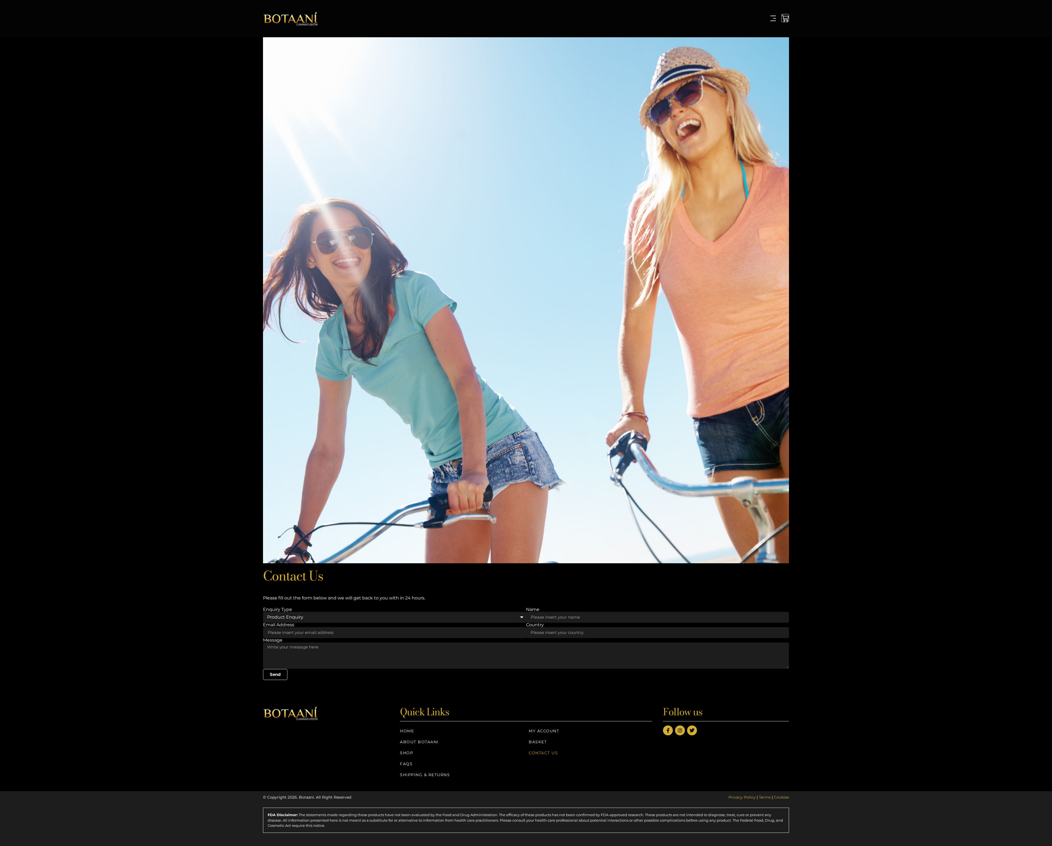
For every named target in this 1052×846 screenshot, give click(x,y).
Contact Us (543, 752)
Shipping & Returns (425, 774)
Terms (765, 797)
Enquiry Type (277, 609)
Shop (406, 752)
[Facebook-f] (668, 730)
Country (535, 625)
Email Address (278, 625)
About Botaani (419, 741)
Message (272, 640)
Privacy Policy (742, 797)
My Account (544, 730)
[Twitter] (692, 730)
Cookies (781, 797)
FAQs (406, 763)
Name (532, 609)
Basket (538, 741)
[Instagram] (680, 730)
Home (407, 730)
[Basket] (785, 18)
